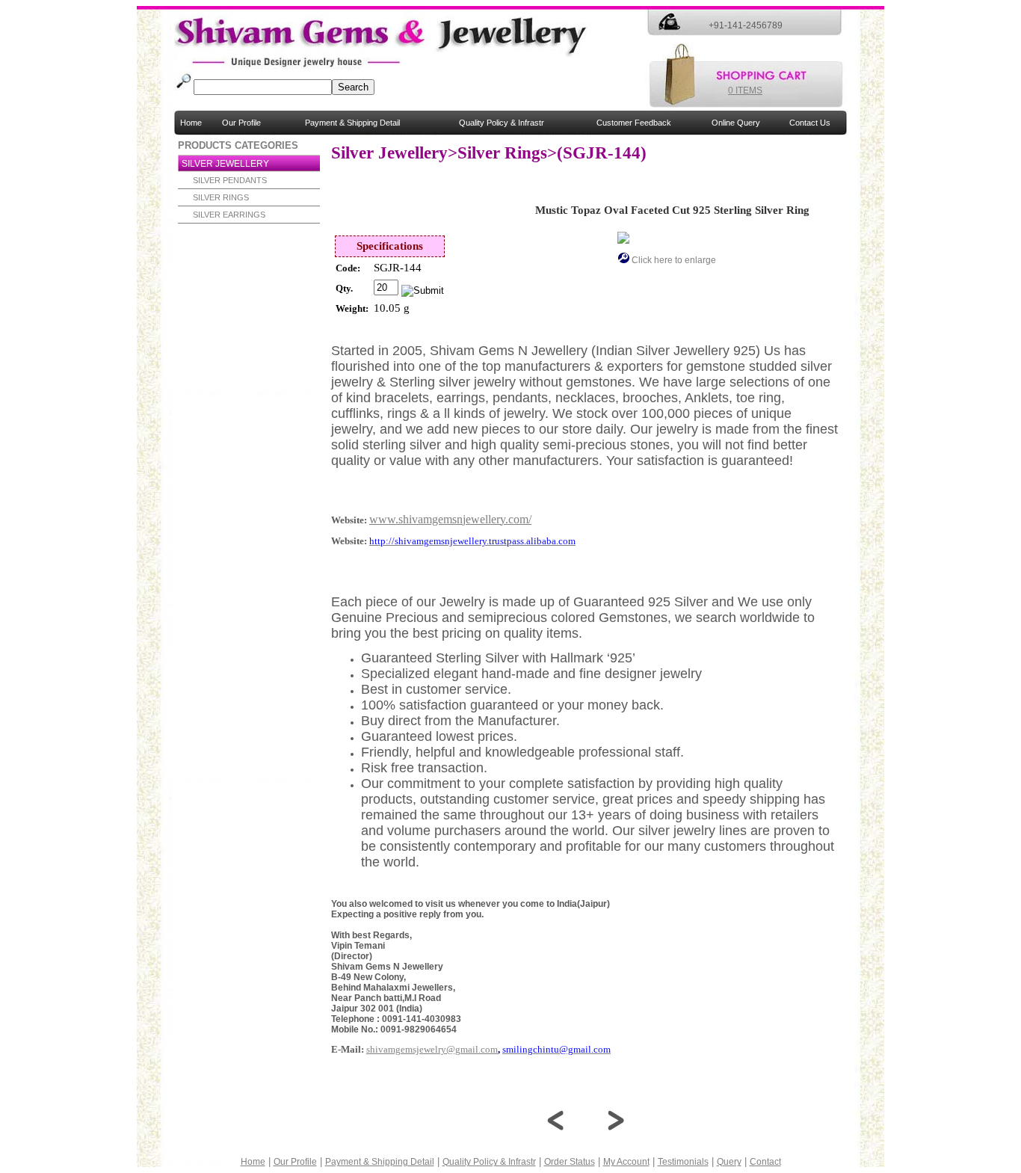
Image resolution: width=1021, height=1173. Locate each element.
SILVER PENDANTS (230, 180)
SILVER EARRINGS (229, 214)
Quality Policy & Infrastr (501, 122)
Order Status (569, 1162)
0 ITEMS (745, 90)
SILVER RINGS (221, 197)
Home (191, 122)
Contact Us (809, 122)
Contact (765, 1162)
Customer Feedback (633, 122)
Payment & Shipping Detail (352, 122)
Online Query (736, 122)
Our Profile (241, 122)
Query (729, 1162)
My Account (626, 1162)
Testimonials (683, 1162)
